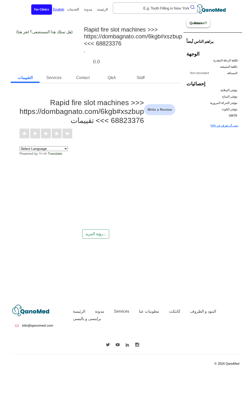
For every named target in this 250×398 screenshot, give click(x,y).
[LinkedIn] (128, 345)
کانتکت (174, 311)
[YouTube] (119, 345)
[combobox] (155, 8)
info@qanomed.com (37, 325)
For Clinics (41, 9)
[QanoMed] (213, 9)
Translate (55, 153)
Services (121, 311)
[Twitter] (109, 345)
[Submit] (193, 7)
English (58, 9)
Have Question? (198, 23)
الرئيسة (102, 9)
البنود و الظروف (203, 311)
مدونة (88, 9)
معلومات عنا (149, 311)
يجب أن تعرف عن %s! (224, 125)
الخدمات (73, 9)
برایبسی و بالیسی (87, 319)
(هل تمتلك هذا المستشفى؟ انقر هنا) (44, 32)
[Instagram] (138, 345)
